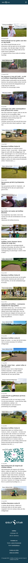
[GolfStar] (5, 2)
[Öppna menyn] (26, 2)
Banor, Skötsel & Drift (7, 60)
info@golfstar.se (16, 545)
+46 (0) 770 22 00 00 (16, 543)
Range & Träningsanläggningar (9, 195)
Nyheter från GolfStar (7, 225)
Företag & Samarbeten (7, 24)
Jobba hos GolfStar (14, 552)
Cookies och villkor (14, 550)
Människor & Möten (6, 92)
